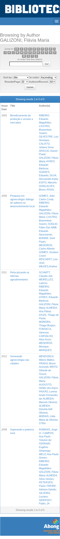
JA (48, 503)
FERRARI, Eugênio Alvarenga (45, 447)
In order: (35, 77)
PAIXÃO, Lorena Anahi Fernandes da (48, 395)
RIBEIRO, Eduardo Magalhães (45, 119)
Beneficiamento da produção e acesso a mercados (21, 119)
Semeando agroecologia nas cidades (19, 360)
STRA (42, 423)
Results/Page (12, 81)
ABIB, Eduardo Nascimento (48, 231)
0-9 (16, 49)
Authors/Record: (38, 81)
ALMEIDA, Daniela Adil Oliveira (45, 409)
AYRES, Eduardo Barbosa (47, 165)
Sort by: (7, 77)
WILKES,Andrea (48, 266)
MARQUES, (45, 350)
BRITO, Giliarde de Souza (48, 370)
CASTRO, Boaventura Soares (45, 130)
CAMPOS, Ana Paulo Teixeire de (46, 437)
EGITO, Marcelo (47, 182)
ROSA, (50, 189)
